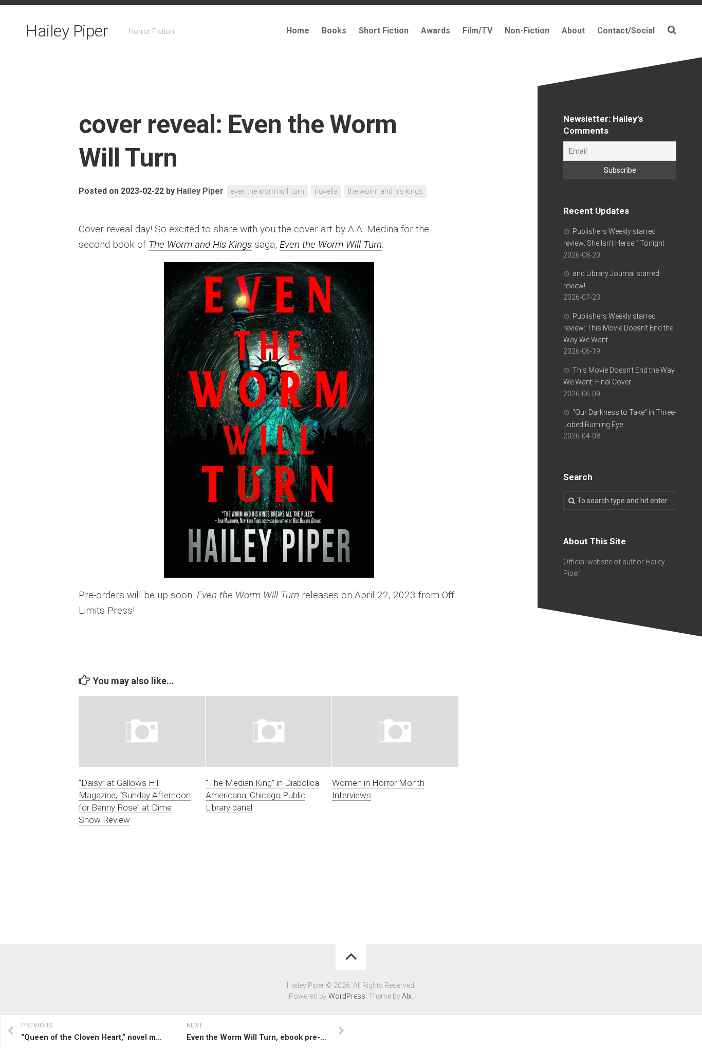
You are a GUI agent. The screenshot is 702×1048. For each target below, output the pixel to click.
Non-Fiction (527, 30)
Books (334, 30)
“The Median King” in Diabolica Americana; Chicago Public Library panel (262, 795)
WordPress (346, 996)
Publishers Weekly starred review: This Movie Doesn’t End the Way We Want (618, 328)
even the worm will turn (267, 191)
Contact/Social (626, 30)
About (573, 30)
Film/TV (477, 30)
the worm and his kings (385, 191)
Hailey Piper (67, 31)
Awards (435, 30)
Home (297, 30)
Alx (407, 996)
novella (326, 191)
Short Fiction (384, 30)
